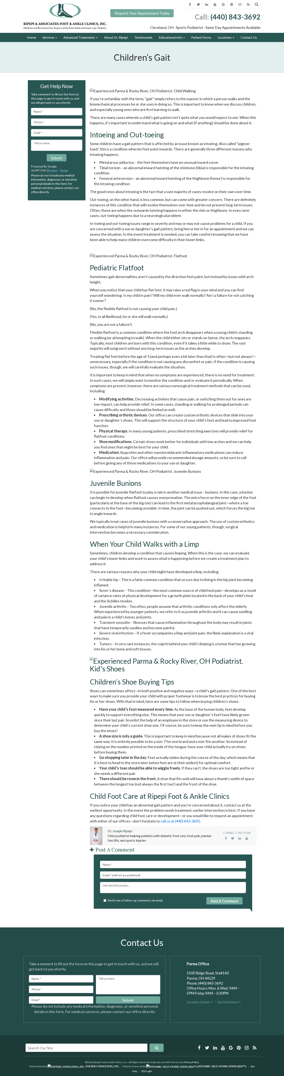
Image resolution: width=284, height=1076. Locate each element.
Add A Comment (224, 901)
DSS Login (146, 1071)
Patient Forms (201, 37)
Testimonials (143, 37)
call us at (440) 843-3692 (180, 821)
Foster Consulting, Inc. (102, 1066)
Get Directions (227, 1002)
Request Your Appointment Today (142, 13)
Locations (225, 37)
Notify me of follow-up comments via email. (135, 900)
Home (31, 37)
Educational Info (171, 37)
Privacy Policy (191, 1062)
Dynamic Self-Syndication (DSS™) (222, 1066)
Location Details (198, 1002)
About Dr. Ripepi (116, 37)
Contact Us (249, 37)
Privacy (52, 170)
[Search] (256, 4)
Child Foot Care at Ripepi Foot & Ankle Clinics (159, 796)
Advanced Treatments (79, 37)
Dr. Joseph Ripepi (120, 831)
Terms (64, 170)
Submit (56, 158)
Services (48, 37)
